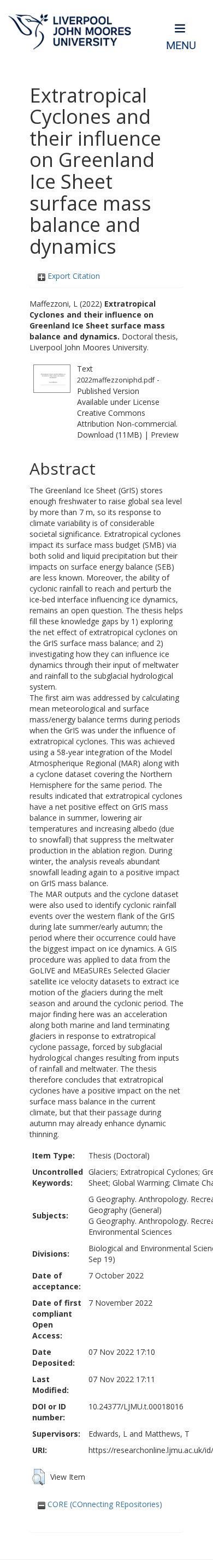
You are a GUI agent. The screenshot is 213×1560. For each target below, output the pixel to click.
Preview (165, 434)
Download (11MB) (109, 434)
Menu (181, 45)
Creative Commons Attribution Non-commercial (126, 418)
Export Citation (72, 276)
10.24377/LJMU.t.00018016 (136, 1406)
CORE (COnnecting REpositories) (103, 1504)
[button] (38, 1477)
